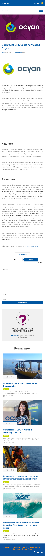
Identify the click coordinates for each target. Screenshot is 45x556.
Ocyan (6, 389)
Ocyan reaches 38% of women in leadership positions (17, 431)
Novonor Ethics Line (21, 547)
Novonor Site (7, 547)
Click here (14, 335)
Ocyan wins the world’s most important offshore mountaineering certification (21, 477)
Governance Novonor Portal (22, 549)
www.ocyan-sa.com (33, 246)
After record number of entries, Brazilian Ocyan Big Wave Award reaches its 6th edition (21, 525)
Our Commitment (36, 547)
